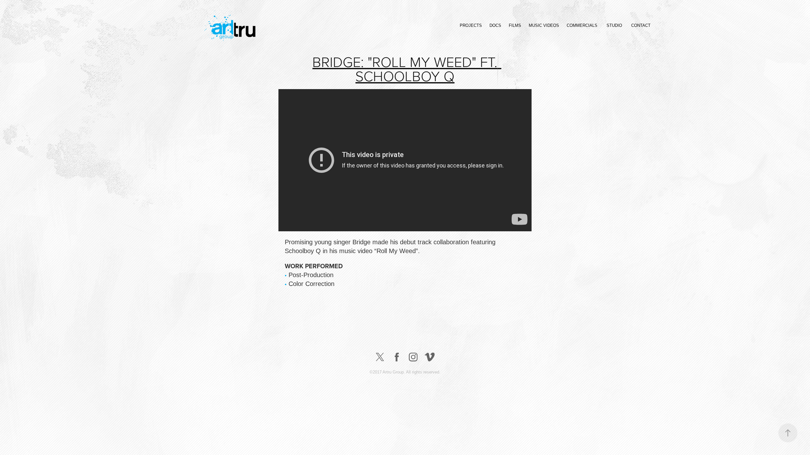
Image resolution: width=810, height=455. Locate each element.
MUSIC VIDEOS (544, 25)
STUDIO (614, 25)
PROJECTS (471, 25)
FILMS (515, 25)
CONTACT (641, 25)
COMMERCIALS (582, 25)
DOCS (495, 25)
